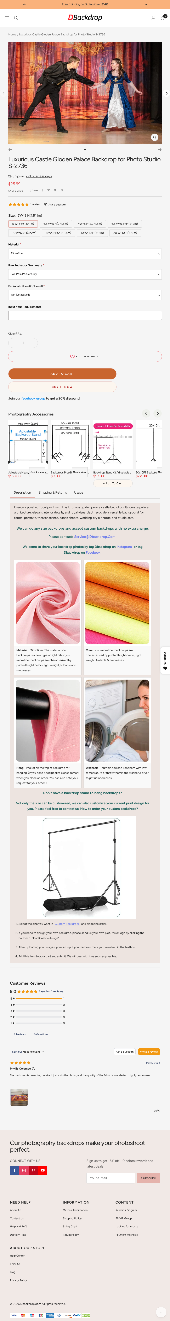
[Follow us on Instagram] (24, 1170)
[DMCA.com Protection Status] (86, 1315)
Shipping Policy (72, 1218)
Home (12, 34)
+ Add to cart (113, 483)
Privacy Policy (18, 1280)
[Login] (153, 17)
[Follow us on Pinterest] (33, 1170)
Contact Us (17, 1218)
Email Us (15, 1263)
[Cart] (162, 18)
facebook (93, 552)
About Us (15, 1210)
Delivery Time (18, 1234)
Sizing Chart (70, 1226)
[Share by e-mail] (62, 190)
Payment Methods (126, 1234)
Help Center (17, 1255)
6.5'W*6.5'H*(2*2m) (125, 224)
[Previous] (10, 149)
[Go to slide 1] (85, 149)
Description (22, 492)
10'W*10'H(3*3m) (92, 233)
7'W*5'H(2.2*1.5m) (90, 224)
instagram (124, 547)
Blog (13, 1272)
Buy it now (62, 387)
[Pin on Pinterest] (48, 190)
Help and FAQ (18, 1226)
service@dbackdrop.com (94, 537)
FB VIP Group (123, 1218)
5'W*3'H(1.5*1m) (23, 224)
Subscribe (148, 1178)
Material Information (75, 1210)
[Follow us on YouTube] (42, 1170)
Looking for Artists (126, 1226)
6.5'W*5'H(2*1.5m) (56, 224)
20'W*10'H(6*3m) (125, 233)
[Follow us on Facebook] (14, 1170)
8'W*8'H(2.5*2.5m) (58, 233)
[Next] (166, 93)
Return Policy (71, 1234)
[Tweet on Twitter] (55, 190)
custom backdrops (67, 924)
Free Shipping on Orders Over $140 (85, 4)
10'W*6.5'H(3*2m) (24, 233)
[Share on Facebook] (43, 190)
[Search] (16, 18)
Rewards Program (126, 1210)
